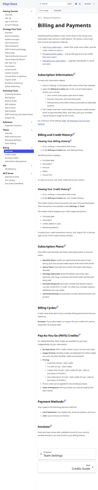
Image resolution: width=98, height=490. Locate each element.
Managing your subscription (54, 61)
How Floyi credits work (52, 47)
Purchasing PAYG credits (53, 54)
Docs (40, 18)
